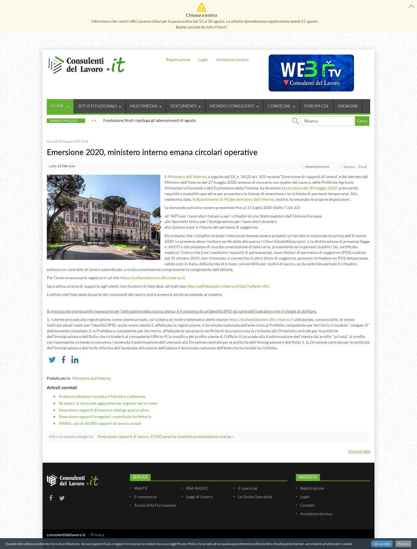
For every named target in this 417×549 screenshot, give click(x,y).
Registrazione (178, 59)
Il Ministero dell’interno (185, 176)
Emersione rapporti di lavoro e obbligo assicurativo (104, 410)
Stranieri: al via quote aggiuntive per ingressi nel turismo (108, 403)
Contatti (307, 505)
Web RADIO (197, 488)
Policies (403, 544)
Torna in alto (359, 451)
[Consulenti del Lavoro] (86, 64)
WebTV (141, 488)
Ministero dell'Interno (91, 378)
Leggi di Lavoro (199, 496)
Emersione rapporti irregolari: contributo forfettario (105, 416)
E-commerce (145, 496)
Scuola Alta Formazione (155, 505)
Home (58, 105)
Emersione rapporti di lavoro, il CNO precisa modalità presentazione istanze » (166, 436)
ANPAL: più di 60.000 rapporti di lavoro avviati (100, 423)
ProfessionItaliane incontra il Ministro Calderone (102, 396)
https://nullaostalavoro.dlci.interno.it (152, 277)
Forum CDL (316, 105)
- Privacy (96, 534)
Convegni (279, 105)
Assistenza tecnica (232, 59)
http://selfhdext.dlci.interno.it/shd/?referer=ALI (228, 286)
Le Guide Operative (255, 496)
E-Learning (247, 488)
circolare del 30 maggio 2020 (312, 187)
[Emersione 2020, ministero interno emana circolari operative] (103, 216)
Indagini (348, 105)
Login (203, 59)
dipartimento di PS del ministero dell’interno (235, 199)
